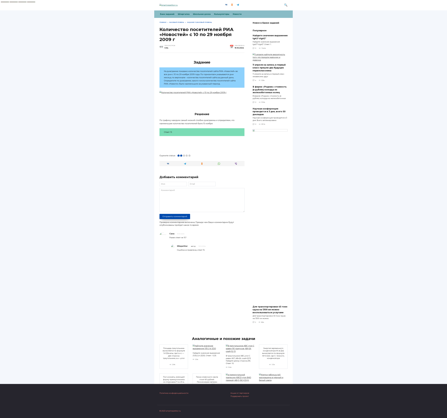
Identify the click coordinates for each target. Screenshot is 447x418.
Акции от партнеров (239, 393)
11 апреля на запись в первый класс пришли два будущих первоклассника (269, 68)
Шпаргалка (184, 14)
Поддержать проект (239, 396)
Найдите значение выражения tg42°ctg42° (270, 37)
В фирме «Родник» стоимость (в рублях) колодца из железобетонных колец (270, 90)
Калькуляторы (221, 14)
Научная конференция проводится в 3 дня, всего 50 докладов (269, 111)
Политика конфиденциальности (173, 393)
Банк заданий (167, 14)
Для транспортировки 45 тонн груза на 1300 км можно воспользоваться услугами (270, 309)
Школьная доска (202, 14)
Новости (237, 14)
